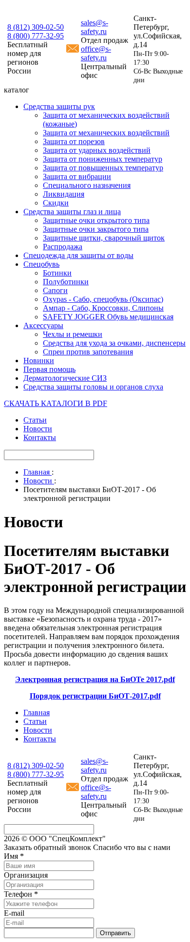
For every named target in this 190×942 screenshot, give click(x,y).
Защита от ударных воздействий (97, 150)
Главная (36, 712)
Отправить (115, 933)
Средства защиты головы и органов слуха (93, 387)
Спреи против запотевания (88, 352)
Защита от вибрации (77, 176)
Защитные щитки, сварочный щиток (104, 238)
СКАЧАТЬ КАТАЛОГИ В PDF (55, 403)
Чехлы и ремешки (72, 334)
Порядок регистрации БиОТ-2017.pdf (95, 696)
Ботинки (57, 273)
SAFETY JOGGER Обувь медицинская (108, 317)
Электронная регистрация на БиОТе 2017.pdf (95, 679)
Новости (37, 429)
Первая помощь (49, 369)
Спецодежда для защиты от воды (78, 255)
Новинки (38, 360)
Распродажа (62, 246)
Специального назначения (87, 185)
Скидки (56, 203)
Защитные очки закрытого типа (96, 229)
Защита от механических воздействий (106, 133)
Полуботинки (66, 281)
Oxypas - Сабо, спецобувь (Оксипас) (103, 299)
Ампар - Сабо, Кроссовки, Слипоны (103, 308)
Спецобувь (41, 264)
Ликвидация (63, 194)
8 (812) (35, 27)
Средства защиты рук (59, 106)
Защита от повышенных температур (103, 168)
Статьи (35, 420)
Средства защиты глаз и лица (72, 211)
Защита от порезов (74, 141)
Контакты (39, 437)
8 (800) (35, 36)
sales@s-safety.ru (94, 27)
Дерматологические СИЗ (65, 378)
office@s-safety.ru (96, 53)
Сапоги (55, 290)
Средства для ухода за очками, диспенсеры (114, 343)
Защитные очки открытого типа (96, 220)
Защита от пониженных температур (102, 159)
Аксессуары (43, 325)
